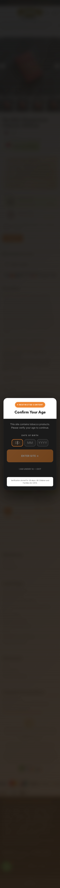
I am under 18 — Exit (30, 469)
